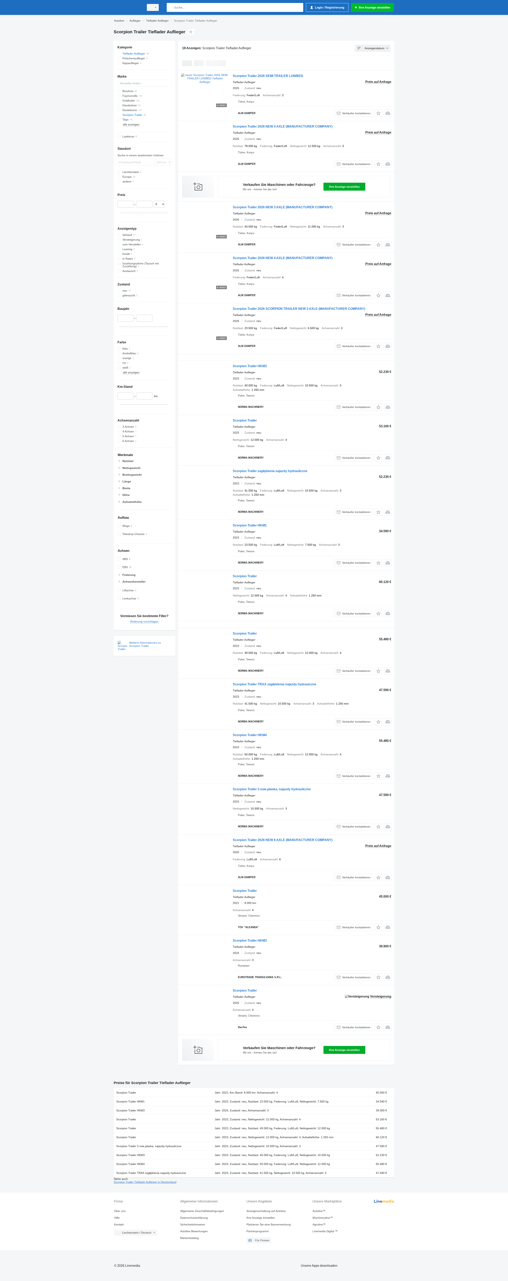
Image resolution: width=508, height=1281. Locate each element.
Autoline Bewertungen (194, 1231)
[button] (378, 113)
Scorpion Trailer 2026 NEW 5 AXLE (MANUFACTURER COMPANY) (282, 126)
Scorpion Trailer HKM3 (250, 366)
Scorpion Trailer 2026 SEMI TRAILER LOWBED (268, 76)
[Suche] (170, 7)
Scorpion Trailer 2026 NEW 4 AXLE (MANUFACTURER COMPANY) (282, 258)
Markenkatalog (189, 1238)
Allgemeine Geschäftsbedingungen (202, 1211)
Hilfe (117, 1217)
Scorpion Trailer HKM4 (250, 735)
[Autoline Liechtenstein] (128, 7)
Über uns (120, 1211)
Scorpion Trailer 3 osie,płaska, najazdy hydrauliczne (272, 789)
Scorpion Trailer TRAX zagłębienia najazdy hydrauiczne (274, 684)
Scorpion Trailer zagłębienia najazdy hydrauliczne (270, 471)
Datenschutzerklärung (194, 1217)
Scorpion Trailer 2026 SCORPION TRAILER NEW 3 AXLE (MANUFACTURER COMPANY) (299, 308)
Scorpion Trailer (245, 420)
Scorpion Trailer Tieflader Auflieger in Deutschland (145, 1182)
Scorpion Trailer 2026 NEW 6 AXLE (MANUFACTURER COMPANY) (282, 840)
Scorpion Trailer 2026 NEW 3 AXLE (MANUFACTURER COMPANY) (282, 207)
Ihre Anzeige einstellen (344, 186)
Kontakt (119, 1224)
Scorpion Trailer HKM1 (250, 525)
